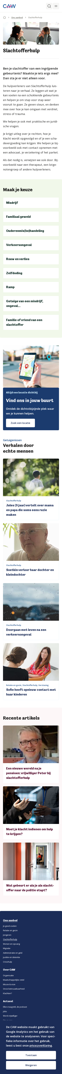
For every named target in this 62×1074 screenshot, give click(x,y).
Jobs (5, 1011)
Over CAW (9, 969)
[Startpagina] (4, 16)
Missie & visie (9, 984)
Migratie (6, 948)
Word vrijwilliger (10, 1015)
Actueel (8, 1001)
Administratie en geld (12, 952)
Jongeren (7, 935)
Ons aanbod (17, 17)
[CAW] (9, 6)
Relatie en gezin (10, 930)
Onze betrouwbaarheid (14, 988)
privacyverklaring (40, 1045)
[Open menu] (56, 6)
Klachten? (7, 993)
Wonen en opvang (11, 944)
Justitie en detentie (11, 957)
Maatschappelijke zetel (13, 979)
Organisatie (8, 975)
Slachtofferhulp (10, 939)
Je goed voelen (10, 926)
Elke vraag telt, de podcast (15, 1006)
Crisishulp (7, 961)
